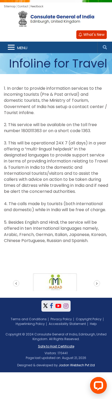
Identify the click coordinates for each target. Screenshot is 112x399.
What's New (93, 34)
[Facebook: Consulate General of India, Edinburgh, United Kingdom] (51, 306)
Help (93, 324)
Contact (23, 6)
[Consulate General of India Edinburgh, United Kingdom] (56, 19)
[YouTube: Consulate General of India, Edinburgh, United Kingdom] (58, 306)
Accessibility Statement (67, 324)
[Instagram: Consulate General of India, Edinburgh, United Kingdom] (66, 306)
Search (104, 47)
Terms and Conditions (29, 319)
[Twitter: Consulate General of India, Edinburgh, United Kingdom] (45, 306)
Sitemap (10, 6)
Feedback (36, 6)
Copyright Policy (89, 319)
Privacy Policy (61, 319)
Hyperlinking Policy (30, 324)
